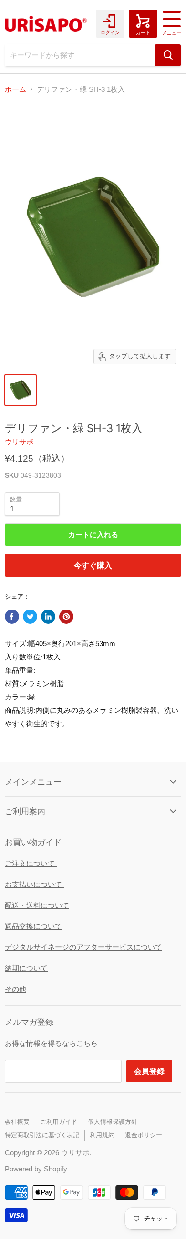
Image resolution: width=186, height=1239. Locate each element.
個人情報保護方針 (112, 1121)
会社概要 (17, 1121)
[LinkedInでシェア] (48, 617)
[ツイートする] (30, 617)
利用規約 (102, 1135)
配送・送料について (37, 905)
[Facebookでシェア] (12, 617)
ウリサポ (19, 442)
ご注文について (31, 863)
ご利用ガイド (58, 1121)
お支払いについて (34, 884)
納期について (26, 968)
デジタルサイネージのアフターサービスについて (83, 947)
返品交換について (33, 926)
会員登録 (149, 1070)
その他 (15, 989)
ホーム (15, 89)
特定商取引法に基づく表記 (42, 1135)
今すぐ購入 (93, 565)
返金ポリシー (143, 1135)
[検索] (168, 55)
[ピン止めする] (66, 617)
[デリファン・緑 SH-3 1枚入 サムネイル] (20, 390)
